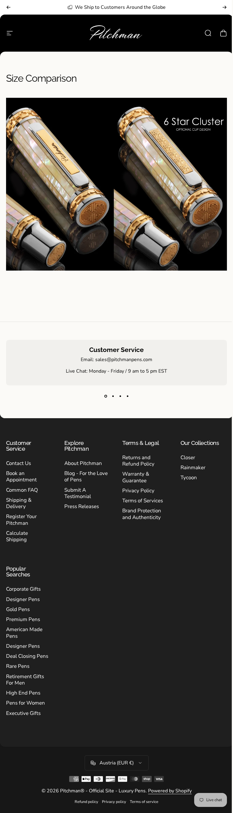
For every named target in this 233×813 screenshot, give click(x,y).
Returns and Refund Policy (138, 460)
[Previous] (8, 7)
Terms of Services (142, 500)
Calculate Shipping (17, 536)
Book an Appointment (21, 476)
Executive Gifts (23, 713)
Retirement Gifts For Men (25, 679)
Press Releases (81, 506)
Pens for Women (25, 703)
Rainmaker (193, 467)
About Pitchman (83, 463)
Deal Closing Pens (27, 656)
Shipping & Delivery (19, 503)
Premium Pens (23, 619)
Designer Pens (23, 599)
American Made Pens (24, 632)
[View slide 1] (105, 396)
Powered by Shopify (170, 790)
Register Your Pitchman (21, 519)
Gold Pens (18, 609)
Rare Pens (17, 666)
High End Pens (23, 693)
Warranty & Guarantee (135, 477)
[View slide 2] (112, 396)
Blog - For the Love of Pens (86, 476)
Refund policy (86, 801)
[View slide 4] (127, 396)
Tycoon (189, 477)
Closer (188, 457)
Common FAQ (22, 490)
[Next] (224, 7)
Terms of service (144, 801)
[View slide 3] (120, 396)
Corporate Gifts (23, 589)
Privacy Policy (138, 490)
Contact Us (18, 463)
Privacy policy (114, 801)
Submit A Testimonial (77, 493)
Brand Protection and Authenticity (141, 514)
